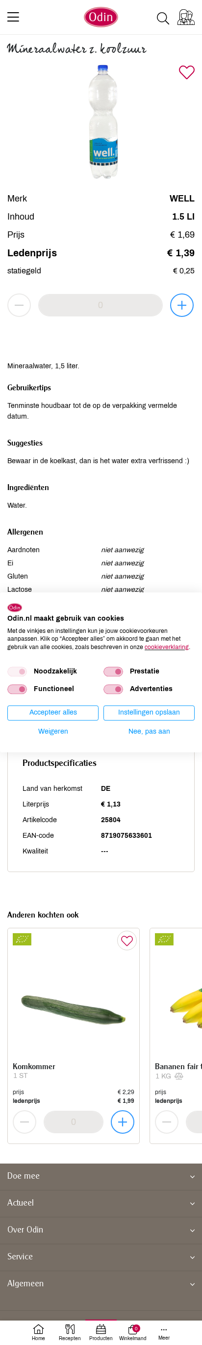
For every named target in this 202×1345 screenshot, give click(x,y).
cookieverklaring (167, 647)
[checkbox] (17, 671)
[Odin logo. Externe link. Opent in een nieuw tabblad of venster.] (14, 607)
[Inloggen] (186, 17)
